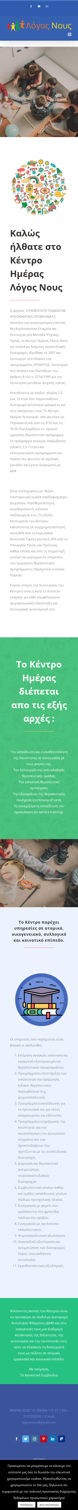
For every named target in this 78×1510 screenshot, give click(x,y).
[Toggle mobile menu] (70, 34)
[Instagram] (34, 1438)
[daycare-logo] (41, 975)
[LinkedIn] (52, 1438)
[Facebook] (16, 1438)
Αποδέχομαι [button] (26, 1504)
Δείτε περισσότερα (49, 1504)
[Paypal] (61, 1438)
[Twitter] (25, 1438)
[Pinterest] (43, 1438)
